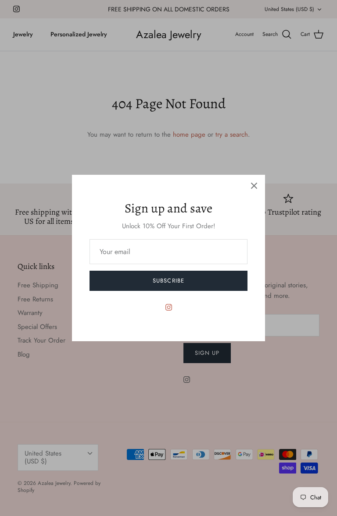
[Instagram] (168, 307)
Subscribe (168, 280)
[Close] (254, 185)
